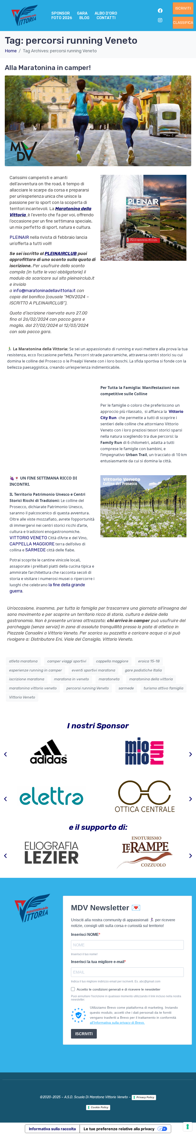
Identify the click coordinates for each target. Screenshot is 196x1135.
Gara (82, 13)
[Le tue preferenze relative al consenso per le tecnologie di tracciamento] (187, 1126)
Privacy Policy (145, 1097)
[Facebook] (160, 11)
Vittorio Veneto (22, 697)
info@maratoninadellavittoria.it (44, 290)
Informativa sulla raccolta (52, 1128)
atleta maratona (23, 661)
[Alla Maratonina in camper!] (98, 120)
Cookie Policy (99, 1107)
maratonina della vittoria (151, 679)
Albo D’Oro (106, 13)
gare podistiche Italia (143, 670)
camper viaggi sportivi (66, 661)
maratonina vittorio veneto (33, 688)
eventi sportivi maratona (93, 670)
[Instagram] (160, 20)
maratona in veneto (71, 679)
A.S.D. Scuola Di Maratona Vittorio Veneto (96, 1097)
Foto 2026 (61, 18)
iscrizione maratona (26, 679)
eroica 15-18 (149, 661)
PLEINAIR (19, 237)
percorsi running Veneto (87, 688)
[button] (5, 754)
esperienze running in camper (35, 670)
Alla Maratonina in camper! (48, 68)
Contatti (106, 18)
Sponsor (60, 13)
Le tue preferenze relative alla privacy (119, 1128)
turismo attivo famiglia (163, 688)
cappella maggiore (112, 661)
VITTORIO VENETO (28, 537)
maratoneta (109, 679)
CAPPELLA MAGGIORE (32, 544)
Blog (84, 18)
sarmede (126, 688)
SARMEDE (35, 550)
